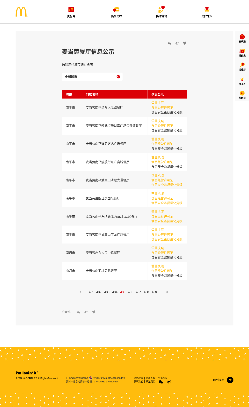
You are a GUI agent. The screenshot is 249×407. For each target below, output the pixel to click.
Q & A (242, 83)
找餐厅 (242, 69)
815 (167, 292)
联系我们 (138, 381)
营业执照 (157, 103)
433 (107, 292)
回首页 (242, 97)
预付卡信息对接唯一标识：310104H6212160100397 (92, 381)
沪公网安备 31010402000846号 (109, 378)
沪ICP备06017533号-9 (77, 378)
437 (138, 292)
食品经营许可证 (162, 107)
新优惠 (242, 55)
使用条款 (150, 378)
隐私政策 (138, 378)
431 (91, 292)
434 (114, 292)
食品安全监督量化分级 (166, 185)
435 (122, 292)
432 (99, 292)
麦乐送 (242, 41)
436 (130, 292)
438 (146, 292)
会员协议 (162, 378)
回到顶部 (218, 380)
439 (154, 292)
